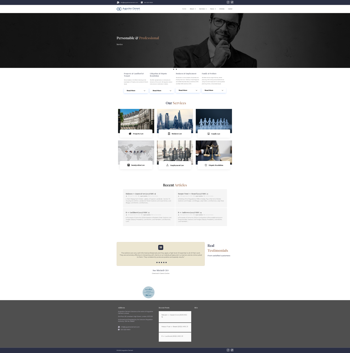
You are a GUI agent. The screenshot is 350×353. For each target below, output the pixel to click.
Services (202, 9)
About (192, 9)
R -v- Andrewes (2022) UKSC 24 (190, 212)
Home (184, 9)
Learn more (136, 139)
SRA (196, 308)
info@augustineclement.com (130, 327)
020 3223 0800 (125, 329)
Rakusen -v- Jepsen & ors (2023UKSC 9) (141, 194)
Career (230, 9)
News (212, 9)
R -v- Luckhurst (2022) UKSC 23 (138, 212)
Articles (221, 9)
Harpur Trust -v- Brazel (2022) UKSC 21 (193, 194)
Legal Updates (143, 196)
